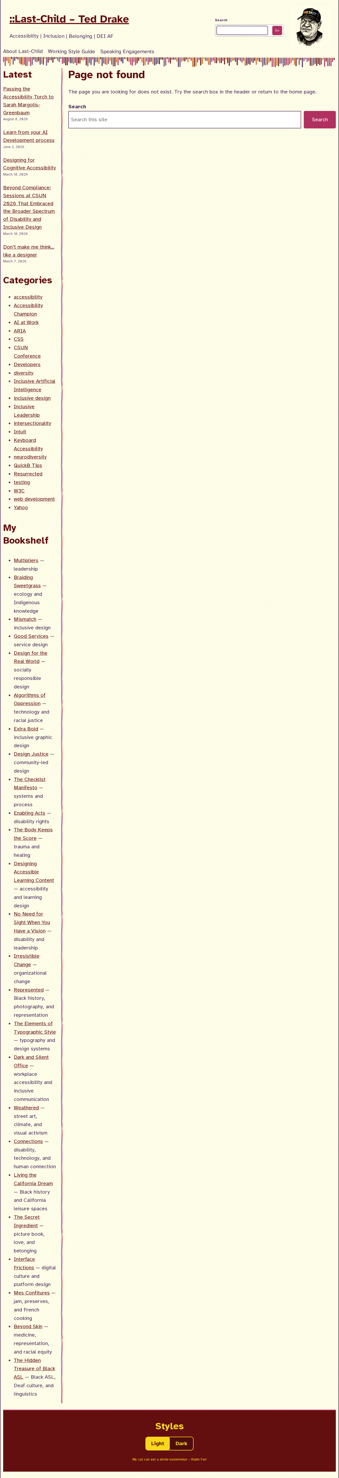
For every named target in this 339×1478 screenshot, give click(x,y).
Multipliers (26, 560)
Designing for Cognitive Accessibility (29, 164)
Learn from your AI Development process (29, 136)
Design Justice (31, 754)
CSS (19, 339)
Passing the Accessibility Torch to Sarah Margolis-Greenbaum (28, 101)
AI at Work (26, 322)
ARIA (20, 331)
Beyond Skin (28, 1326)
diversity (23, 373)
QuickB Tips (28, 465)
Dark (181, 1443)
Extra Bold (26, 728)
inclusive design (32, 398)
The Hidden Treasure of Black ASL (34, 1369)
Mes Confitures (32, 1292)
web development (34, 499)
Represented (29, 990)
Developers (27, 364)
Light (157, 1443)
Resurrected (28, 474)
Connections (28, 1141)
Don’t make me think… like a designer (28, 251)
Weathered (26, 1107)
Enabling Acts (29, 813)
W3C (19, 490)
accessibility (28, 297)
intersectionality (32, 423)
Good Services (31, 636)
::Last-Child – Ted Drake (69, 19)
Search (221, 20)
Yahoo (21, 507)
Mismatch (25, 619)
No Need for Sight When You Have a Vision (32, 922)
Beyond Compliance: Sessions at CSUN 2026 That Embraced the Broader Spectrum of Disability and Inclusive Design (29, 207)
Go (277, 30)
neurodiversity (30, 457)
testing (22, 482)
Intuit (20, 431)
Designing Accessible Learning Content (34, 872)
